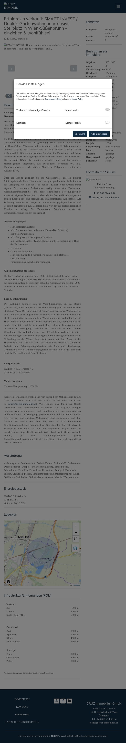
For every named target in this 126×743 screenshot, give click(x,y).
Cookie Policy (77, 99)
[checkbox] (107, 109)
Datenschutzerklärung (52, 99)
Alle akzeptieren (99, 133)
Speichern (80, 133)
